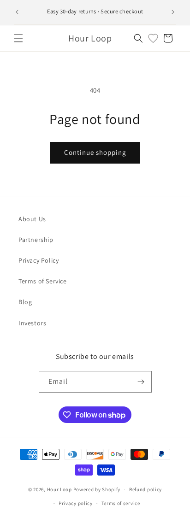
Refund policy (145, 489)
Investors (32, 323)
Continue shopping (95, 152)
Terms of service (120, 503)
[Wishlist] (153, 38)
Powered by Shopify (97, 489)
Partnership (35, 239)
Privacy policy (76, 503)
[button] (18, 38)
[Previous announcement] (17, 12)
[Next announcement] (173, 12)
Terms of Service (42, 281)
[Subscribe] (141, 382)
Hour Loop (59, 489)
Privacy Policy (38, 260)
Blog (25, 302)
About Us (32, 219)
